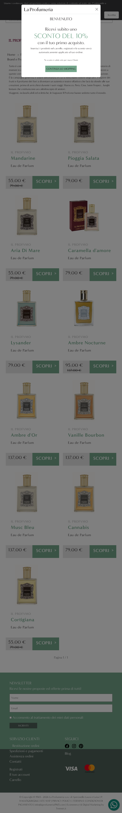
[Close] (96, 9)
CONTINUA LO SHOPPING (61, 68)
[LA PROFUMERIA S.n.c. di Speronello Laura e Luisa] (38, 9)
